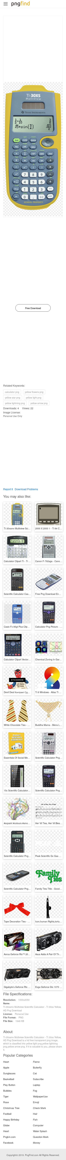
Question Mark (41, 1136)
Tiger (5, 1096)
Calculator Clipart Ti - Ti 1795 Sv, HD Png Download (30, 561)
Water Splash (40, 1131)
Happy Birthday (11, 1119)
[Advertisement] (33, 49)
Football (7, 1113)
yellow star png (12, 397)
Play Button (9, 1084)
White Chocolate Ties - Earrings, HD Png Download (30, 725)
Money (36, 1142)
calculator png (12, 392)
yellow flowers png (34, 392)
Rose (6, 1102)
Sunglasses (9, 1073)
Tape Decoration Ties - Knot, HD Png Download (28, 921)
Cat (35, 1073)
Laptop (36, 1084)
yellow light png (33, 397)
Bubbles (7, 1090)
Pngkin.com (9, 1136)
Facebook (8, 1142)
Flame (36, 1061)
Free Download (33, 308)
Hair (35, 1113)
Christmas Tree (11, 1108)
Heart (6, 1061)
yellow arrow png (39, 403)
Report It (8, 489)
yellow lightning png (15, 403)
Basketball (8, 1079)
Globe (6, 1125)
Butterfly (37, 1067)
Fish (35, 1119)
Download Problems (26, 489)
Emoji (36, 1102)
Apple (6, 1067)
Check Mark (39, 1108)
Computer (38, 1125)
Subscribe (38, 1079)
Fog (35, 1090)
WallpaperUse (40, 1096)
